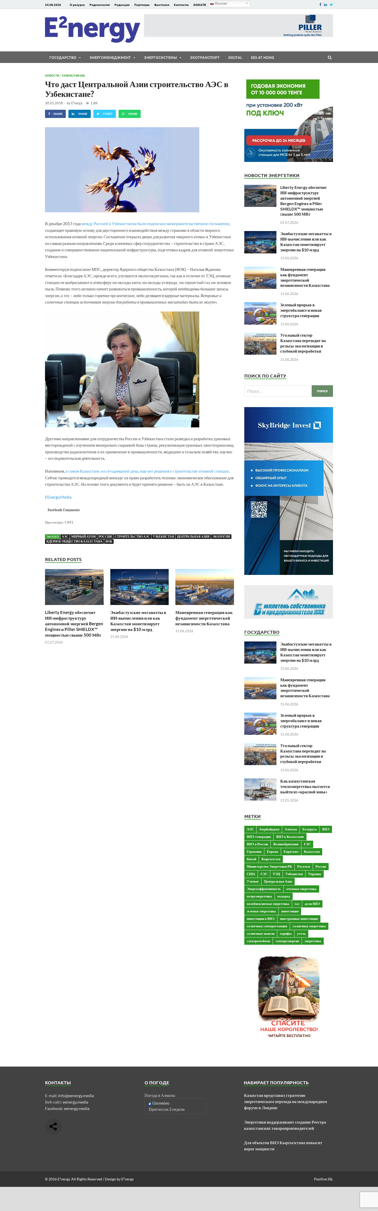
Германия (254, 851)
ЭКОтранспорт (205, 57)
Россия (105, 536)
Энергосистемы (160, 57)
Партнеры (142, 5)
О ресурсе (77, 5)
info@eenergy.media (76, 1095)
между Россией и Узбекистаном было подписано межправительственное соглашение (155, 223)
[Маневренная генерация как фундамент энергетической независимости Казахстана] (204, 606)
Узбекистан (163, 536)
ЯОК (108, 541)
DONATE (199, 5)
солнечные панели (260, 933)
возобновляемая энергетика (268, 904)
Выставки (161, 5)
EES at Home (262, 57)
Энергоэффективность (264, 889)
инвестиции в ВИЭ (261, 918)
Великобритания (286, 844)
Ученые (253, 881)
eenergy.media (75, 1101)
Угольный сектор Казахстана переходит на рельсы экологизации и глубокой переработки (303, 343)
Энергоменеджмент (110, 57)
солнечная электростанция (267, 926)
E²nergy (77, 103)
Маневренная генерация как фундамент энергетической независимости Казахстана (204, 618)
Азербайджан (269, 829)
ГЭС (307, 844)
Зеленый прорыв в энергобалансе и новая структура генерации (301, 310)
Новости (52, 75)
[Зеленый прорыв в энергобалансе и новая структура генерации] (260, 305)
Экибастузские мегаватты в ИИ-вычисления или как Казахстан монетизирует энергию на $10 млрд (138, 621)
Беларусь (309, 829)
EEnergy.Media (58, 496)
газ (297, 904)
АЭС (65, 536)
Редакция (122, 5)
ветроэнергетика (259, 896)
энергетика (312, 941)
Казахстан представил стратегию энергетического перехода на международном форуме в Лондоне (285, 1101)
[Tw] (331, 4)
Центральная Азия (193, 536)
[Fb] (320, 4)
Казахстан (312, 851)
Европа (272, 851)
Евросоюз (291, 851)
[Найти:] (288, 391)
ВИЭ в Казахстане (290, 836)
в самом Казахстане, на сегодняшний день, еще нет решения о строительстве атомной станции (147, 471)
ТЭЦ (276, 874)
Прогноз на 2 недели (167, 1109)
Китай (251, 859)
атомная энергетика (301, 889)
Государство (62, 57)
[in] (325, 4)
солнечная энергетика (309, 926)
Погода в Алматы (160, 1095)
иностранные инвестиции (299, 918)
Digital (235, 57)
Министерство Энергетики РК (269, 866)
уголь (301, 933)
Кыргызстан (271, 859)
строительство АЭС (132, 536)
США (251, 874)
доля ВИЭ (312, 904)
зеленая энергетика (261, 911)
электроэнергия (287, 941)
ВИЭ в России (257, 844)
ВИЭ (325, 829)
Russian (220, 3)
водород (283, 896)
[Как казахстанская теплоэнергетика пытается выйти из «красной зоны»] (260, 781)
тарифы (286, 933)
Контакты (181, 5)
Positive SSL (323, 1179)
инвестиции (290, 911)
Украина (314, 874)
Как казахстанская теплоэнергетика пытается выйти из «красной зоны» (305, 786)
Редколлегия (99, 5)
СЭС (263, 874)
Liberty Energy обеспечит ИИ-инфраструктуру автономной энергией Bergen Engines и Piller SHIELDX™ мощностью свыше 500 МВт (74, 624)
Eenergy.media (73, 75)
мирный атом (83, 536)
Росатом (303, 866)
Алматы (291, 829)
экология (221, 536)
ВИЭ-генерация (259, 836)
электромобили (258, 941)
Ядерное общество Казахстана (74, 541)
